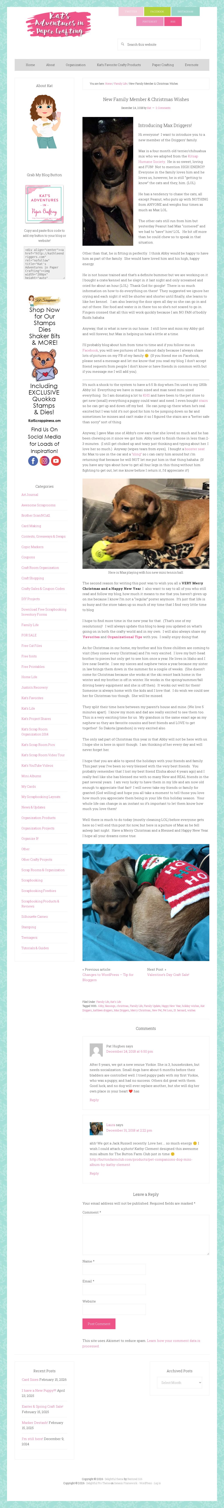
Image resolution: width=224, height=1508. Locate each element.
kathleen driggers (103, 1010)
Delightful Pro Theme (98, 1483)
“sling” (137, 454)
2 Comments (163, 108)
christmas (123, 1006)
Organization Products (38, 818)
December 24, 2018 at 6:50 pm (129, 1051)
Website (89, 1301)
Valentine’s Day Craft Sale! (168, 974)
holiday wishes (190, 1006)
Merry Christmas (141, 1010)
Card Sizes (30, 1379)
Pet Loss (167, 1010)
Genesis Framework (125, 1483)
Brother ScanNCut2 (35, 515)
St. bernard (180, 1010)
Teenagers (29, 937)
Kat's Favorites (32, 698)
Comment (91, 1212)
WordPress (145, 1483)
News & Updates (33, 807)
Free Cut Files (31, 646)
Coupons (28, 557)
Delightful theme (114, 1479)
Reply (94, 1100)
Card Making (31, 526)
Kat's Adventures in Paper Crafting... (58, 24)
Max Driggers (121, 1010)
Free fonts (29, 656)
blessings (110, 1006)
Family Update (152, 1006)
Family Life (102, 1001)
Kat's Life (115, 1001)
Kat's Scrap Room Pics (38, 745)
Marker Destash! (35, 1422)
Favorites (91, 637)
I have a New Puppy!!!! (39, 1390)
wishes (191, 1010)
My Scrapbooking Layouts (40, 797)
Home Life (29, 677)
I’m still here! (32, 1439)
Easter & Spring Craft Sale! (42, 1406)
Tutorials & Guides (35, 948)
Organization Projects (37, 828)
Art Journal (29, 495)
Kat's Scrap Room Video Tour (43, 755)
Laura (110, 1125)
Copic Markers (32, 547)
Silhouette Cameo (34, 916)
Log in (157, 1483)
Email (88, 1281)
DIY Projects (30, 599)
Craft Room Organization (40, 568)
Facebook (90, 350)
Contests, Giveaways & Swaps (43, 536)
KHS (146, 395)
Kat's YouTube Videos (37, 765)
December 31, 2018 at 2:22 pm (129, 1130)
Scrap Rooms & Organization (43, 870)
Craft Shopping (32, 578)
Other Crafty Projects (36, 859)
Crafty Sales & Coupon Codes (43, 589)
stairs (203, 400)
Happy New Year (171, 1006)
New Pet (157, 1010)
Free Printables (33, 667)
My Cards (28, 786)
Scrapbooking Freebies (38, 891)
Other (25, 849)
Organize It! (29, 838)
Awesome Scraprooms (38, 505)
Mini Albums (31, 776)
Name (88, 1261)
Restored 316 (135, 1479)
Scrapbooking (31, 880)
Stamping (28, 927)
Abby (101, 1006)
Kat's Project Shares (36, 719)
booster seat (195, 449)
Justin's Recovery (34, 687)
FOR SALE (29, 635)
